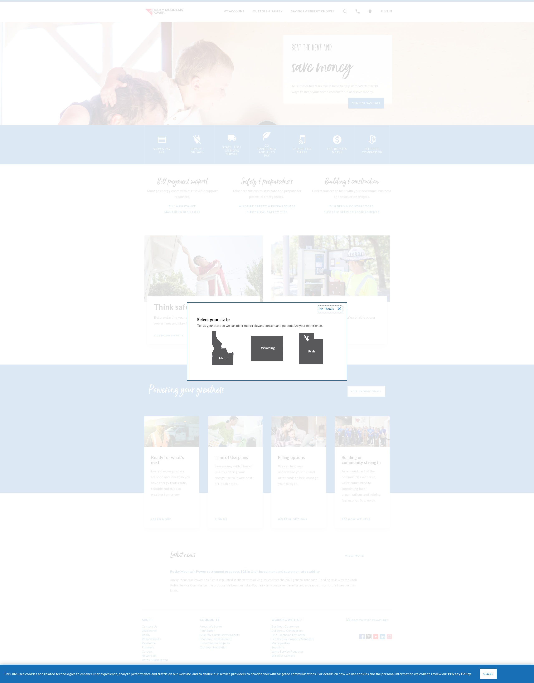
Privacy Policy (459, 674)
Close (488, 673)
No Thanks (327, 309)
